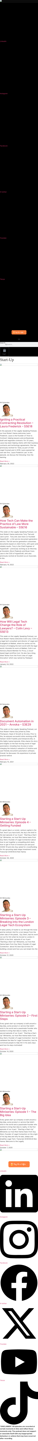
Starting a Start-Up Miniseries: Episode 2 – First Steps (18, 1015)
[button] (19, 339)
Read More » (5, 461)
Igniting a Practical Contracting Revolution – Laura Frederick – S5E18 (16, 423)
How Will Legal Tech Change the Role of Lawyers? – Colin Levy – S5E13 (16, 626)
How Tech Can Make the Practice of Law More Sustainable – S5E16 (16, 524)
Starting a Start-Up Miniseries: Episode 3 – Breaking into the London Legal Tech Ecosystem (17, 920)
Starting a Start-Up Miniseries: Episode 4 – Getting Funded (15, 822)
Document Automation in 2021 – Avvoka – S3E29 (17, 722)
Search (2, 343)
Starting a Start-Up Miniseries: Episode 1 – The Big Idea (18, 1112)
